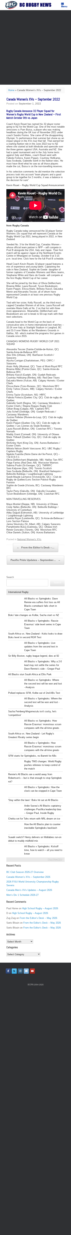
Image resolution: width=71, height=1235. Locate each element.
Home (11, 90)
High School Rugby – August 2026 (40, 908)
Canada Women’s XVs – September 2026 (28, 877)
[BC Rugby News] (29, 5)
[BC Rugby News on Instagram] (20, 971)
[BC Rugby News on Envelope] (26, 971)
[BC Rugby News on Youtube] (32, 971)
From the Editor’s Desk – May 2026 (38, 918)
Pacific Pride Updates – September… (35, 560)
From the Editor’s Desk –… (35, 547)
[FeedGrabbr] (35, 859)
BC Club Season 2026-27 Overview (25, 872)
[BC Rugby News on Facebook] (8, 971)
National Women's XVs (29, 539)
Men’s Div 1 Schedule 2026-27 (22, 895)
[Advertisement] (35, 47)
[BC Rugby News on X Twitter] (14, 971)
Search (10, 577)
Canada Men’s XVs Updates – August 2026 (29, 890)
